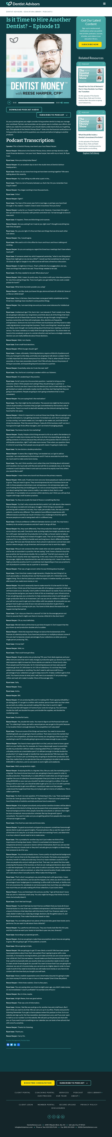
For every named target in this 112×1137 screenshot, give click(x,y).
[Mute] (61, 103)
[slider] (67, 102)
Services (64, 1092)
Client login (26, 1105)
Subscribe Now (90, 44)
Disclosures (58, 1108)
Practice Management (13, 1040)
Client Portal (22, 1092)
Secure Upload (67, 1105)
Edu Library (94, 1092)
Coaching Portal (45, 1092)
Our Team (61, 1096)
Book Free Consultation (38, 1083)
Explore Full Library (91, 153)
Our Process (45, 1096)
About (74, 1096)
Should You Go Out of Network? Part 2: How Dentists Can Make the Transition (91, 89)
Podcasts (47, 12)
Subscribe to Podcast (52, 115)
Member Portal (46, 1105)
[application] (38, 102)
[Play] (9, 102)
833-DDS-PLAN (51, 1127)
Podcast (78, 1092)
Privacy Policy (89, 1105)
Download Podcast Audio (24, 110)
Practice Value (25, 1040)
